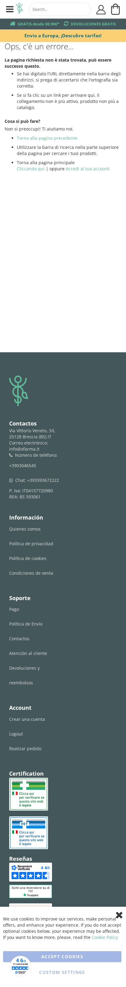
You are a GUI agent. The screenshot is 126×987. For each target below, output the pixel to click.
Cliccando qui (31, 169)
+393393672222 (43, 480)
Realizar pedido (25, 748)
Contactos (19, 638)
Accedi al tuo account (87, 169)
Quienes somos (25, 529)
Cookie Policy (105, 937)
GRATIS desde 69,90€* (38, 24)
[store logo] (19, 9)
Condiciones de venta (31, 573)
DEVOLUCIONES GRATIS (93, 24)
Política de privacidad (31, 543)
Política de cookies (27, 558)
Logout (16, 734)
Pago (14, 609)
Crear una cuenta (27, 719)
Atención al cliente (28, 653)
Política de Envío (26, 624)
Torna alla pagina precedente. (48, 138)
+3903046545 (22, 465)
